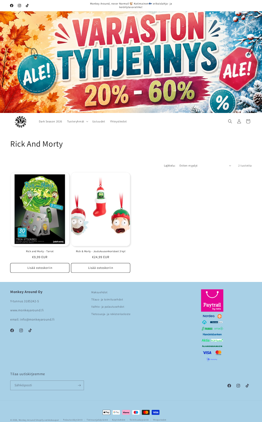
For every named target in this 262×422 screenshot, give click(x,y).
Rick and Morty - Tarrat (40, 251)
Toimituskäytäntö (139, 419)
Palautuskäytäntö (72, 419)
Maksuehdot (99, 292)
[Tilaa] (79, 385)
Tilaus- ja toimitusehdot (107, 299)
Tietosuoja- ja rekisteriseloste (111, 314)
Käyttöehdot (118, 419)
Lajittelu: (169, 165)
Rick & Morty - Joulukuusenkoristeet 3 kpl (100, 251)
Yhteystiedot (159, 419)
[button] (77, 121)
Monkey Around (27, 420)
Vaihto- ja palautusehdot (107, 307)
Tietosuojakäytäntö (97, 419)
